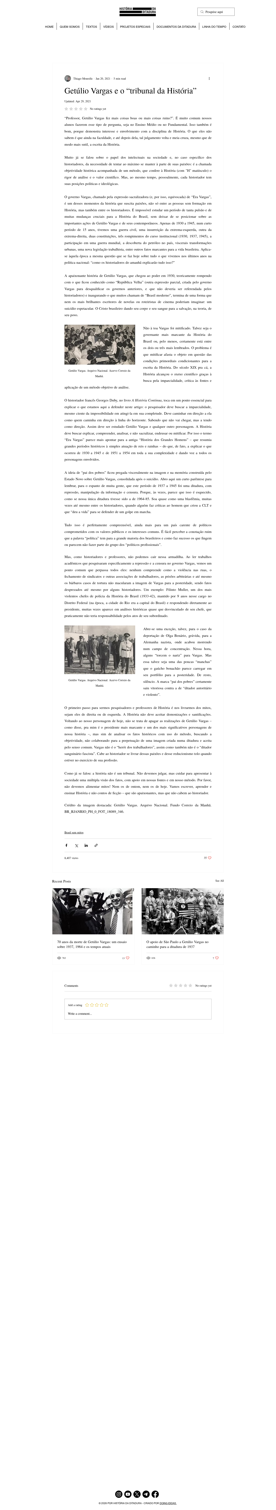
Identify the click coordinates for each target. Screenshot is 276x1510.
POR (110, 1503)
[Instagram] (118, 1494)
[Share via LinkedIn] (86, 845)
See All (219, 881)
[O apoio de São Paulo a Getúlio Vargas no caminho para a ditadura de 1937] (183, 911)
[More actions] (209, 78)
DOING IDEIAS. (168, 1503)
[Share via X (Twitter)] (76, 845)
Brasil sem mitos (73, 832)
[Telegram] (146, 1494)
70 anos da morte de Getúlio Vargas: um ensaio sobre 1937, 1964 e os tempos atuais (92, 944)
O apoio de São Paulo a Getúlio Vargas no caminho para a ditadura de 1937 (177, 944)
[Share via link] (96, 845)
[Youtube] (128, 1494)
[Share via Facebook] (66, 845)
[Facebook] (155, 1494)
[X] (137, 1494)
